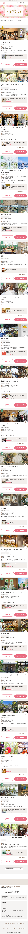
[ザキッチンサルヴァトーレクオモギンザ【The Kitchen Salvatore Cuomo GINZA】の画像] (14, 372)
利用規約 (9, 923)
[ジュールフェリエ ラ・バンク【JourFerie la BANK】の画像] (14, 416)
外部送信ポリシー (7, 925)
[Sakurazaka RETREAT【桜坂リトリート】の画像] (14, 459)
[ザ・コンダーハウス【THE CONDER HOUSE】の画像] (14, 830)
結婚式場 (18, 886)
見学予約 (8, 64)
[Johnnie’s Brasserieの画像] (14, 206)
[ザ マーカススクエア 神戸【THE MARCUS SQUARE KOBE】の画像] (14, 163)
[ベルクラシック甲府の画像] (14, 34)
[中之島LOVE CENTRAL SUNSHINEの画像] (14, 248)
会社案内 (5, 923)
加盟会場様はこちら (15, 925)
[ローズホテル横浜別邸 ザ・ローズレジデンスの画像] (14, 584)
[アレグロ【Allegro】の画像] (14, 625)
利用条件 (13, 923)
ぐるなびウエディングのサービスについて (10, 928)
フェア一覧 (21, 64)
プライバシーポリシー (20, 923)
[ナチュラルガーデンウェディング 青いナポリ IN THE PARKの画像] (14, 120)
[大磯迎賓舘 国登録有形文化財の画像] (14, 707)
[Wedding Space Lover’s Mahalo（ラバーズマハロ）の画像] (14, 76)
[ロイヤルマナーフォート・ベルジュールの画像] (14, 289)
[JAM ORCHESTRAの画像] (14, 330)
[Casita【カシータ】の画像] (14, 500)
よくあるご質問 (22, 928)
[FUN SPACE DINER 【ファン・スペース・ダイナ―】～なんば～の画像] (14, 541)
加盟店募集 (22, 925)
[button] (14, 897)
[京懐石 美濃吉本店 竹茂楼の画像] (14, 748)
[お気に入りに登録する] (25, 40)
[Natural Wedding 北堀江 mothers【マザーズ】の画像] (14, 667)
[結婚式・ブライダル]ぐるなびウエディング (8, 886)
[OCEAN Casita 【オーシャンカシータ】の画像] (14, 790)
